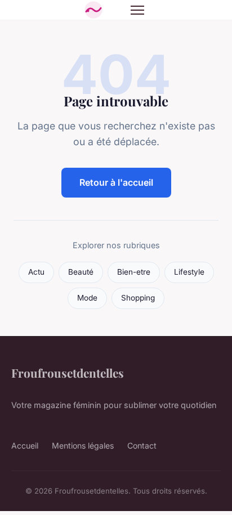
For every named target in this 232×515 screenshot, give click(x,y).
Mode (87, 297)
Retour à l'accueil (116, 182)
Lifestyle (189, 271)
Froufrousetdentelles (67, 372)
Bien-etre (133, 271)
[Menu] (137, 10)
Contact (142, 445)
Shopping (138, 297)
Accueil (24, 445)
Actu (36, 271)
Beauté (80, 271)
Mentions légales (83, 445)
